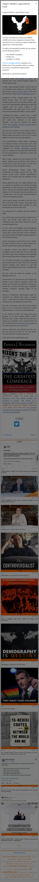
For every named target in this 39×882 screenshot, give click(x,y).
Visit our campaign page (10, 63)
